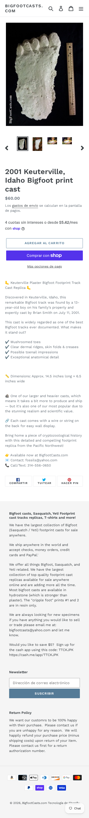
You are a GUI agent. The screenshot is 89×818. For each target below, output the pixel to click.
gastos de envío (25, 206)
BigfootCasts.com (24, 8)
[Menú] (81, 8)
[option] (22, 143)
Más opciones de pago (44, 266)
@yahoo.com (39, 630)
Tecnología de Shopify (63, 803)
